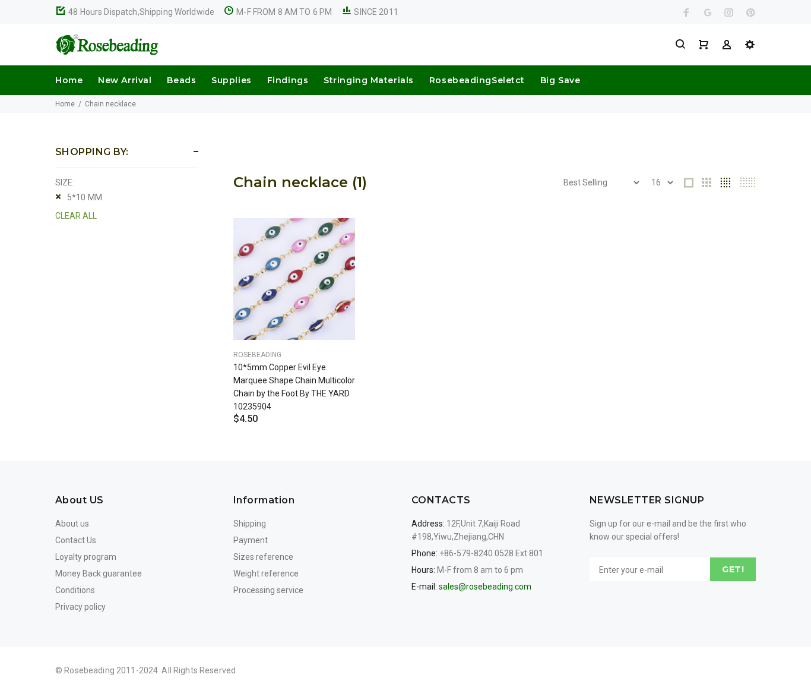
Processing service (268, 590)
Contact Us (75, 540)
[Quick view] (335, 237)
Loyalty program (85, 557)
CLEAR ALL (76, 215)
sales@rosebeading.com (485, 586)
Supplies (231, 80)
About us (72, 523)
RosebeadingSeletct (477, 80)
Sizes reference (263, 557)
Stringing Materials (369, 80)
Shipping (249, 523)
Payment (250, 540)
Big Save (560, 80)
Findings (287, 80)
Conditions (75, 590)
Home (69, 80)
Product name (99, 639)
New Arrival (124, 80)
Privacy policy (80, 607)
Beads (181, 80)
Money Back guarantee (98, 573)
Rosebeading (257, 355)
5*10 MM (84, 197)
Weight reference (266, 573)
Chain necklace (110, 104)
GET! (733, 569)
